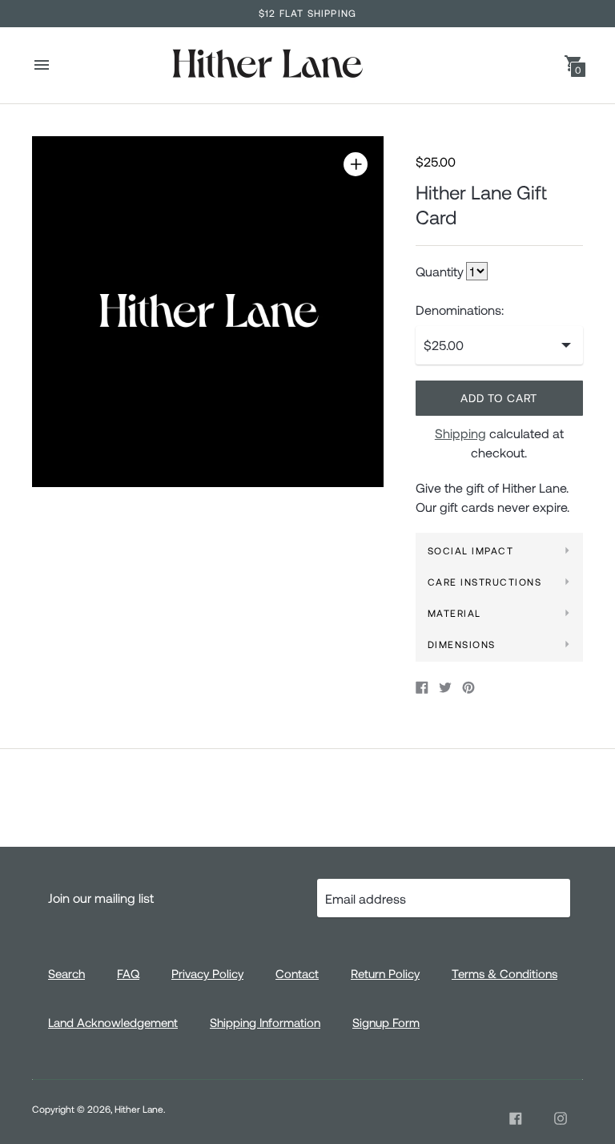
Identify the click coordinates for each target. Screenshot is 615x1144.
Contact (297, 973)
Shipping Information (265, 1022)
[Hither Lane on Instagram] (560, 1118)
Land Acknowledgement (113, 1022)
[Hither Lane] (267, 65)
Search (66, 973)
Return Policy (385, 973)
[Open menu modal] (41, 65)
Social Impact (471, 550)
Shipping (460, 433)
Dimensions (462, 644)
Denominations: (460, 310)
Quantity (440, 271)
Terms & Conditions (504, 973)
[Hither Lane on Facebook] (515, 1118)
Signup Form (386, 1022)
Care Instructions (485, 581)
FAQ (128, 973)
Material (454, 612)
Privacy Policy (207, 973)
